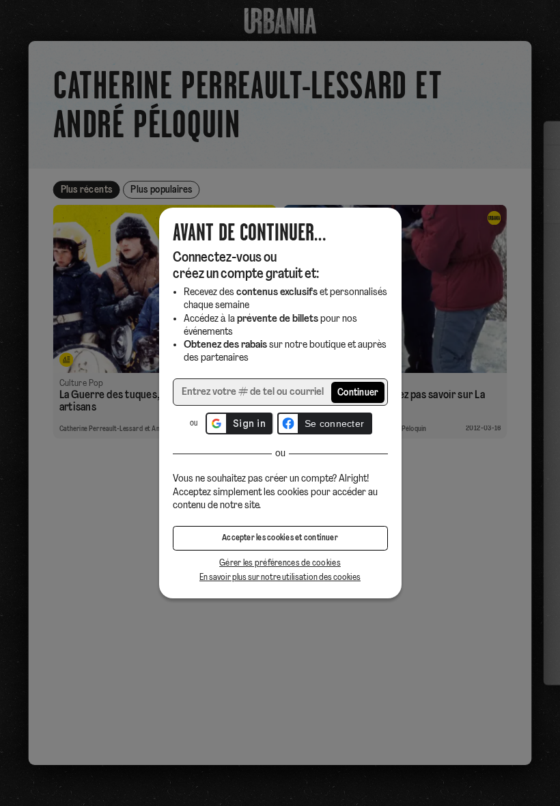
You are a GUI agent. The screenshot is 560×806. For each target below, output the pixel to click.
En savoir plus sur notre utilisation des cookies (280, 577)
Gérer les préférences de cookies (280, 563)
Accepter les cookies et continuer (280, 538)
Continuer (358, 393)
